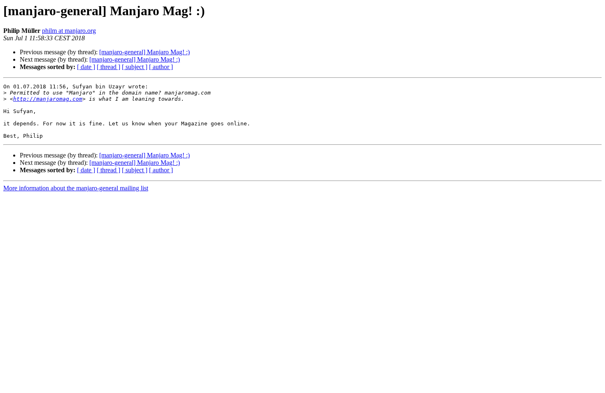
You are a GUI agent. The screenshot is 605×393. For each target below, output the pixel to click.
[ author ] (161, 66)
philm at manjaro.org (69, 30)
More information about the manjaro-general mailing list (75, 188)
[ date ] (86, 66)
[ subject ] (134, 66)
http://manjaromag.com (47, 99)
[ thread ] (108, 66)
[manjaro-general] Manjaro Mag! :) (144, 52)
